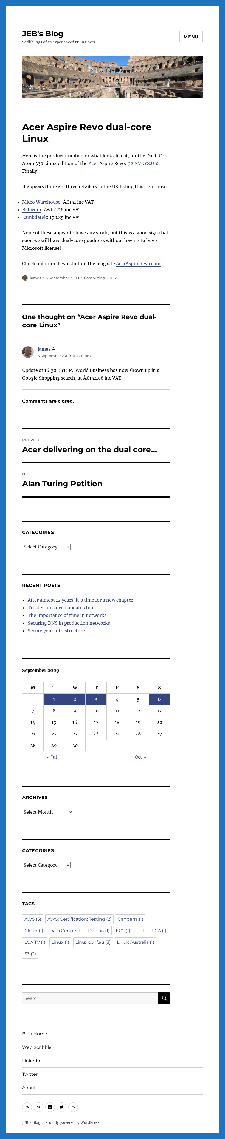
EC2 (123, 930)
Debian (98, 930)
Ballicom (31, 209)
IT (141, 930)
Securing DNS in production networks (69, 623)
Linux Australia (135, 942)
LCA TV (34, 942)
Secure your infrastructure (56, 630)
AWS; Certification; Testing (79, 919)
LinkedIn (32, 1060)
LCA (159, 930)
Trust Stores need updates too (60, 607)
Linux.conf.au (93, 942)
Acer (93, 163)
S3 (30, 953)
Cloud (33, 930)
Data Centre (65, 930)
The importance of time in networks (67, 615)
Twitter (30, 1074)
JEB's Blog (43, 33)
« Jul (52, 757)
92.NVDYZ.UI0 (143, 163)
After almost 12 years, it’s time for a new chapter (80, 600)
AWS (32, 919)
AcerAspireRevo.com (138, 263)
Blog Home (34, 1033)
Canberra (130, 919)
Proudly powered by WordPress (72, 1122)
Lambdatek (34, 217)
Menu (191, 36)
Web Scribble (37, 1047)
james (35, 278)
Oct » (140, 757)
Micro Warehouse (41, 202)
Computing (94, 278)
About (29, 1087)
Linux (111, 278)
